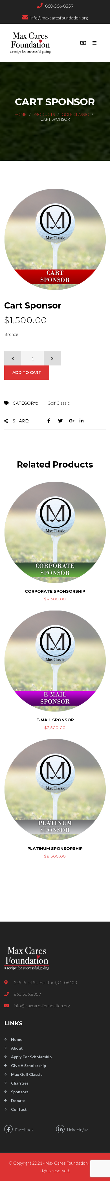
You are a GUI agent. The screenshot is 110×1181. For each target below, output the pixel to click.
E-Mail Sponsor (55, 719)
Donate (18, 1100)
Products (44, 114)
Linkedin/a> (76, 1129)
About (17, 1048)
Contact (19, 1109)
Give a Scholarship (28, 1065)
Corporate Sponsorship (55, 591)
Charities (19, 1083)
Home (20, 114)
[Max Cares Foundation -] (32, 42)
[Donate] (83, 42)
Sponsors (19, 1091)
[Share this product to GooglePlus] (74, 420)
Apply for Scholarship (31, 1056)
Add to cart (26, 372)
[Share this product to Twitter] (63, 420)
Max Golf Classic (26, 1074)
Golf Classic (75, 114)
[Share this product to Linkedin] (84, 420)
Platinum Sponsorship (55, 848)
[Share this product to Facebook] (52, 420)
